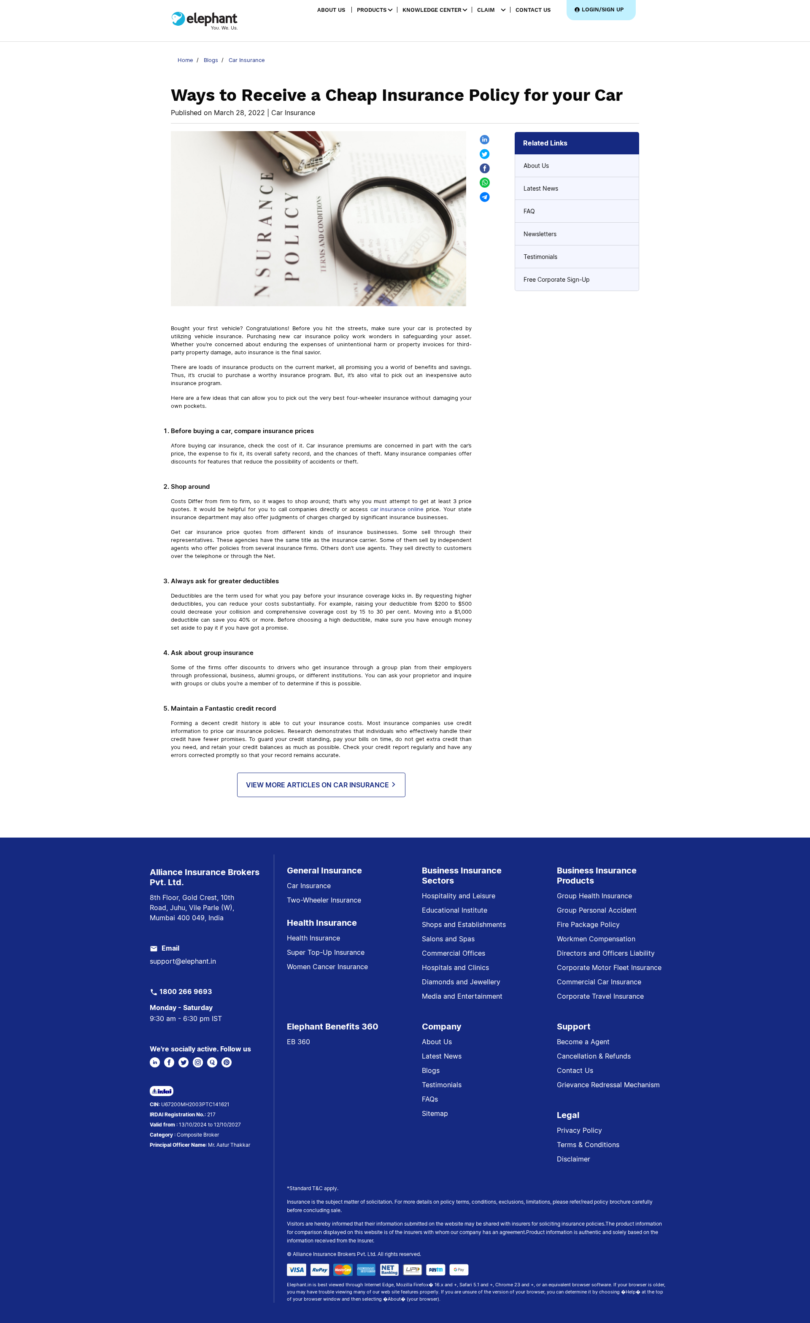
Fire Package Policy (588, 924)
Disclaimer (573, 1159)
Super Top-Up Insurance (325, 952)
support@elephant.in (183, 961)
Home (185, 60)
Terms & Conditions (588, 1144)
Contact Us (575, 1070)
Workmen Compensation (596, 939)
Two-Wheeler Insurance (324, 900)
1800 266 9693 (185, 991)
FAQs (430, 1099)
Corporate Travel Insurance (600, 996)
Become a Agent (583, 1041)
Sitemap (435, 1113)
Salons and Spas (448, 939)
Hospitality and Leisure (458, 896)
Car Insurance (247, 60)
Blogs (211, 60)
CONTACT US (533, 10)
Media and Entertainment (462, 996)
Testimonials (540, 256)
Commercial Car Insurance (599, 982)
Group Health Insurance (594, 896)
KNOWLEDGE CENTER (432, 10)
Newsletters (540, 233)
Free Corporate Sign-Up (557, 279)
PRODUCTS (371, 10)
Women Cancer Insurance (327, 966)
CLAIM (486, 10)
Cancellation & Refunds (594, 1056)
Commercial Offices (453, 953)
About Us (536, 165)
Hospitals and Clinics (455, 967)
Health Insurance (313, 938)
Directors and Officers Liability (606, 953)
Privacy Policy (579, 1130)
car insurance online (397, 509)
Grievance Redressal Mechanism (608, 1084)
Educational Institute (454, 910)
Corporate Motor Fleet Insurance (609, 967)
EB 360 (298, 1041)
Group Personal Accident (597, 910)
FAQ (529, 211)
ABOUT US (331, 10)
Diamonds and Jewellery (461, 982)
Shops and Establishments (464, 924)
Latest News (541, 188)
